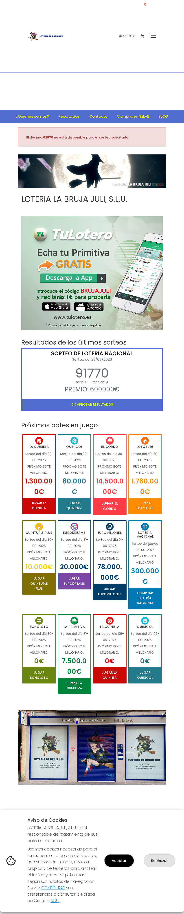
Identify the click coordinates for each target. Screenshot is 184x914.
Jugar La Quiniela (39, 505)
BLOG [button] (163, 116)
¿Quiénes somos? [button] (32, 116)
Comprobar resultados (92, 404)
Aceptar (119, 860)
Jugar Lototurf (145, 505)
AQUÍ (54, 900)
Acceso (129, 36)
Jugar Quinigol (74, 505)
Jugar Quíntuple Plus (39, 583)
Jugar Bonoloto (39, 675)
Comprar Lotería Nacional (145, 598)
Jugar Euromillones (109, 591)
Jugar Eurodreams (74, 581)
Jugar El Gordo (110, 506)
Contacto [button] (98, 116)
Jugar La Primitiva (74, 685)
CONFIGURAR (53, 888)
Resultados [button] (69, 116)
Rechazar (159, 860)
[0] (145, 36)
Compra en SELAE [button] (133, 116)
